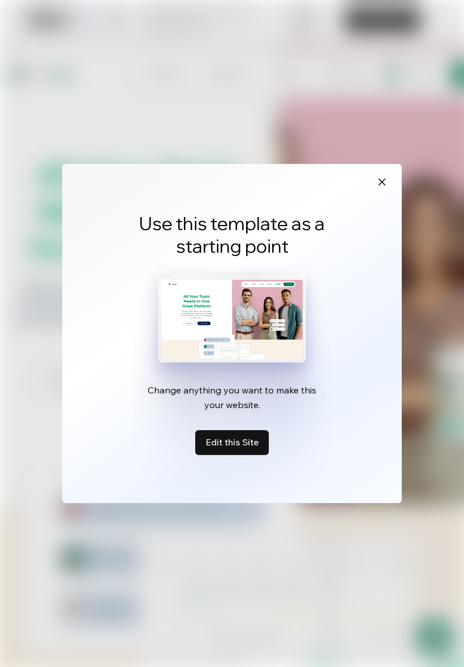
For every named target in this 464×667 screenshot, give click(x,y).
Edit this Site (232, 442)
